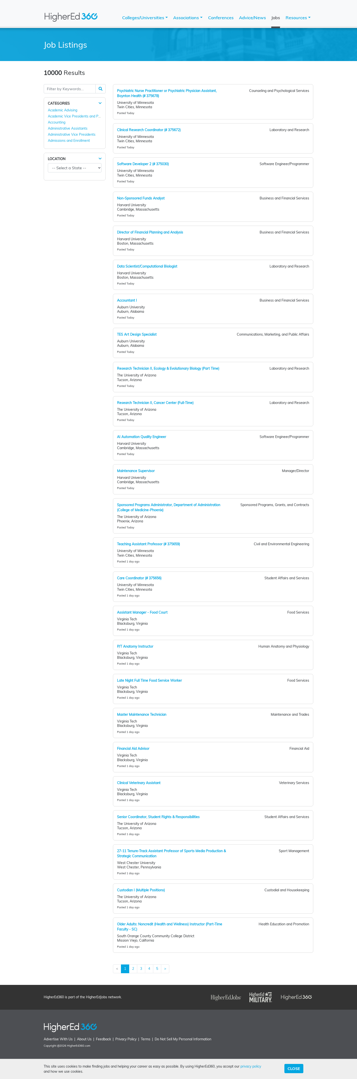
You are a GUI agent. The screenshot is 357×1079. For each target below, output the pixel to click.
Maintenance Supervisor (136, 471)
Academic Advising (62, 110)
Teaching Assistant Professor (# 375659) (148, 544)
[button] (100, 103)
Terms (145, 1039)
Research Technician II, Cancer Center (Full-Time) (155, 403)
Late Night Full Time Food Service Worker (149, 680)
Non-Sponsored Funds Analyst (141, 198)
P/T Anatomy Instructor (135, 646)
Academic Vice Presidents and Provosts (79, 116)
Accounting (56, 122)
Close (294, 1068)
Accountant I (127, 300)
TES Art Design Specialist (137, 334)
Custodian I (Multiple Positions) (141, 890)
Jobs (275, 17)
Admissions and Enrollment (69, 140)
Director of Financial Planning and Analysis (150, 232)
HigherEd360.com (78, 1045)
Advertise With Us (58, 1039)
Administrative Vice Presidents (71, 134)
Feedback (103, 1039)
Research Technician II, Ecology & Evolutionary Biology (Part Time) (168, 368)
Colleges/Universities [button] (143, 17)
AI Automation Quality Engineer (141, 437)
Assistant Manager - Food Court (142, 612)
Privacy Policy (125, 1039)
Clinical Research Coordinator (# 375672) (149, 130)
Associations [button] (186, 17)
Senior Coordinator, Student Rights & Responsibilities (158, 817)
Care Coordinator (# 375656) (139, 578)
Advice (252, 17)
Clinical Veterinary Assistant (139, 783)
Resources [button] (297, 17)
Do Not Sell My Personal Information (183, 1039)
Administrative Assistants (67, 128)
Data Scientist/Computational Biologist (147, 266)
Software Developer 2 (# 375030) (143, 164)
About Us (84, 1039)
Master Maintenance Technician (141, 714)
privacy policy (250, 1066)
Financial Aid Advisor (133, 748)
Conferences (221, 17)
